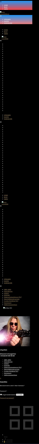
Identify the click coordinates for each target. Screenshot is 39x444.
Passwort (3, 391)
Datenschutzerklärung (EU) (13, 367)
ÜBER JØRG (7, 360)
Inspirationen (8, 362)
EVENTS (6, 364)
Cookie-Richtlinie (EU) (11, 371)
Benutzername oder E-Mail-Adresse (12, 386)
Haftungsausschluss (10, 375)
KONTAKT (7, 366)
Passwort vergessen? (7, 398)
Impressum (7, 373)
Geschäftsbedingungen (12, 369)
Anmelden (20, 394)
